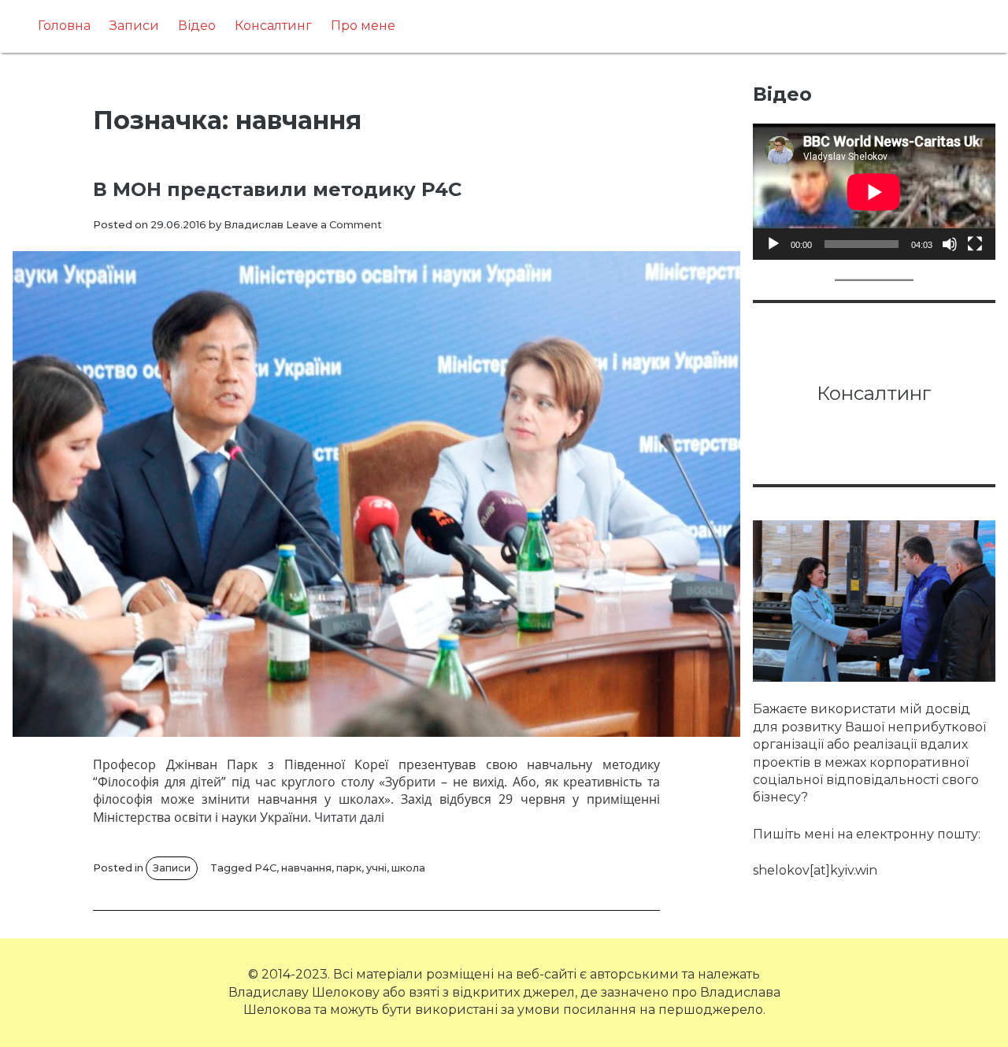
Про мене (363, 25)
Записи (134, 25)
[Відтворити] (773, 244)
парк (348, 868)
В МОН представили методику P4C (277, 189)
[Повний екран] (975, 244)
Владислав (254, 225)
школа (408, 868)
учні (376, 868)
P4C (265, 868)
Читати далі (349, 817)
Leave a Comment (334, 225)
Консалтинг (273, 25)
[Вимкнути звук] (950, 244)
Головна (64, 25)
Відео (197, 25)
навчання (306, 868)
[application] (874, 192)
